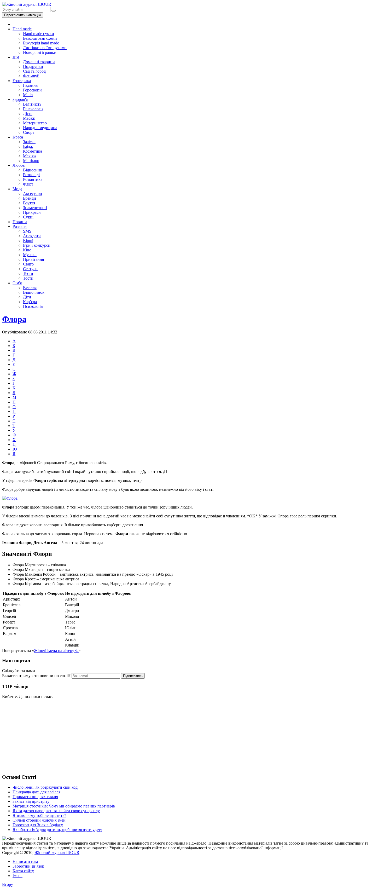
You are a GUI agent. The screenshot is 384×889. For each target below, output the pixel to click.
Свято (28, 264)
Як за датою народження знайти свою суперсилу (56, 811)
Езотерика (22, 80)
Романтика (32, 179)
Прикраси (32, 212)
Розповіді (31, 174)
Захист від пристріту (31, 801)
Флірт (28, 184)
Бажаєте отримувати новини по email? (36, 675)
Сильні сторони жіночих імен (39, 820)
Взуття (29, 203)
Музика (30, 254)
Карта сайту (23, 871)
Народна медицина (40, 127)
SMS (27, 231)
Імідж (28, 146)
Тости (28, 278)
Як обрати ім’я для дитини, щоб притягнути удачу (57, 829)
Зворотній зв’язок (28, 866)
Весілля (30, 287)
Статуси (30, 269)
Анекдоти (32, 236)
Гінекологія (33, 109)
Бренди (29, 198)
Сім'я (17, 283)
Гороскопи (32, 90)
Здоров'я (20, 99)
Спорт (28, 132)
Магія (28, 95)
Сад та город (34, 71)
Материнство (35, 123)
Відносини (32, 170)
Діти (27, 297)
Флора (14, 319)
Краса (18, 137)
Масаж (29, 118)
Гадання (30, 85)
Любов (19, 165)
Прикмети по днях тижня (35, 796)
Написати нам (25, 861)
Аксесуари (32, 193)
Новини (20, 222)
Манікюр (31, 160)
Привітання (33, 259)
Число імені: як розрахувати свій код (45, 787)
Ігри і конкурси (36, 245)
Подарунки (33, 66)
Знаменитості (35, 207)
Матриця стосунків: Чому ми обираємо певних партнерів (64, 806)
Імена (17, 875)
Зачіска (29, 142)
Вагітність (32, 104)
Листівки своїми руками (45, 47)
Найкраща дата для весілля (36, 792)
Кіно (27, 250)
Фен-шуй (31, 76)
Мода (17, 189)
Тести (28, 273)
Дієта (27, 113)
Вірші (28, 240)
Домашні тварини (39, 62)
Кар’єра (30, 301)
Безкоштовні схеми (40, 38)
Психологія (33, 306)
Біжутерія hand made (41, 43)
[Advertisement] (41, 736)
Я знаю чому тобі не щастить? (39, 815)
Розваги (20, 226)
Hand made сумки (38, 33)
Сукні (28, 217)
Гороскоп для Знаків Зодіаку (38, 825)
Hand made (22, 29)
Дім (16, 57)
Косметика (32, 151)
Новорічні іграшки (39, 52)
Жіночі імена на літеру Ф (56, 650)
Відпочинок (33, 292)
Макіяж (29, 156)
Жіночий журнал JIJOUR (56, 852)
